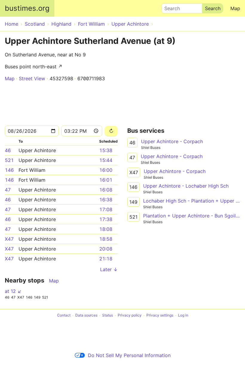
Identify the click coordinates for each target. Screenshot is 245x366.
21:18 (105, 259)
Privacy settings (159, 315)
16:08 (105, 190)
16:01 (105, 180)
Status (107, 315)
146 (9, 170)
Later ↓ (109, 269)
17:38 (105, 219)
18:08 (105, 229)
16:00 (105, 170)
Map (235, 8)
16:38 (105, 200)
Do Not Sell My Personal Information (129, 355)
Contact (64, 315)
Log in (183, 315)
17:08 (105, 209)
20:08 (105, 249)
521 (9, 160)
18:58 (105, 239)
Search (169, 7)
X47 (9, 239)
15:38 (105, 150)
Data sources (86, 315)
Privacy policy (130, 315)
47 (8, 190)
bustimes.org (27, 8)
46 (8, 150)
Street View (32, 78)
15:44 (105, 160)
